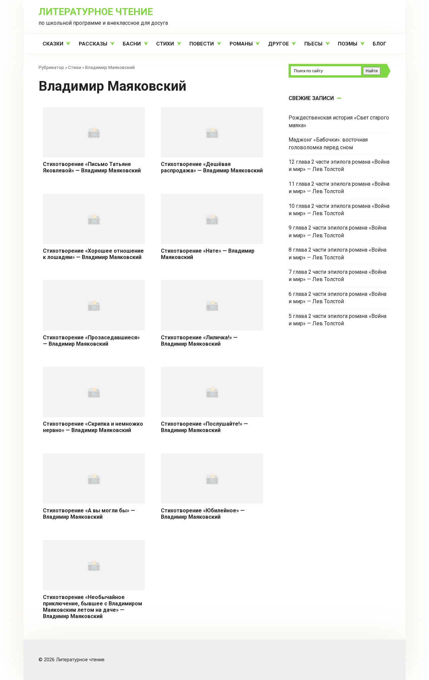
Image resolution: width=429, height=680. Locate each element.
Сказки (53, 44)
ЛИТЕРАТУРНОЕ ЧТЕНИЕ (96, 11)
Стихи (165, 44)
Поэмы (347, 44)
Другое (278, 44)
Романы (241, 44)
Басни (132, 44)
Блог (379, 44)
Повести (201, 44)
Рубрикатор (51, 67)
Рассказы (93, 44)
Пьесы (313, 44)
